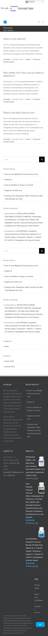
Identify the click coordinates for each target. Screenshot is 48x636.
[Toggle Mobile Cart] (39, 22)
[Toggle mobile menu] (43, 22)
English (31, 2)
